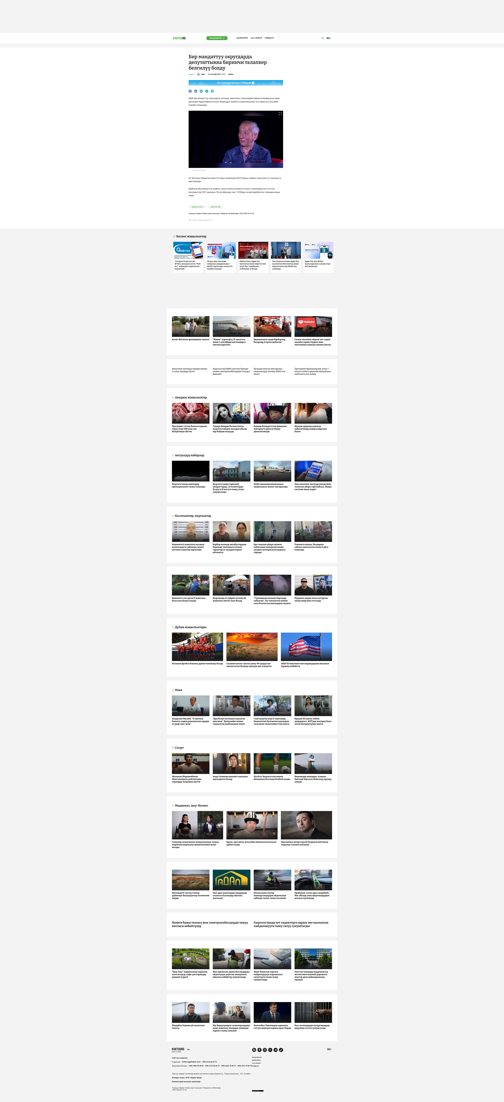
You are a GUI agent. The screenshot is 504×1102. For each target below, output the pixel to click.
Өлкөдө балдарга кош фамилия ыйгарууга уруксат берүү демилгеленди (270, 429)
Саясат (191, 74)
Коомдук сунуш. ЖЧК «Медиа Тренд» (187, 1078)
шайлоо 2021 (197, 207)
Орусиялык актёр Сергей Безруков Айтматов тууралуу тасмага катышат (304, 843)
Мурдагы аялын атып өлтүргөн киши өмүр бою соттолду (311, 599)
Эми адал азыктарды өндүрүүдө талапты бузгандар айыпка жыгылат (230, 895)
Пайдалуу (269, 38)
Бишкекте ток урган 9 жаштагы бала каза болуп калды (189, 599)
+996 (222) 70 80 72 (228, 1066)
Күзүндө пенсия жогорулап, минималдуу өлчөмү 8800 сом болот (269, 371)
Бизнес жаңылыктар (191, 236)
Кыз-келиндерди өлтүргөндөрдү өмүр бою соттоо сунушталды (312, 1026)
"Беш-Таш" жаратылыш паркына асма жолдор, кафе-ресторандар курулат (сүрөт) (189, 974)
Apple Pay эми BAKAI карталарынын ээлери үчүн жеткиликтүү (317, 263)
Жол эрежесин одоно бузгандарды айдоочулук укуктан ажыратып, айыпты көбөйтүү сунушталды (231, 974)
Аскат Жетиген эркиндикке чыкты (190, 339)
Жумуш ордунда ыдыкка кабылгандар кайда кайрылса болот (311, 429)
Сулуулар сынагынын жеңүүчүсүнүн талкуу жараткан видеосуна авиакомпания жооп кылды (195, 844)
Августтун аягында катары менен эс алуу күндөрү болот (189, 370)
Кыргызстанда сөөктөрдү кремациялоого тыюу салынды (188, 485)
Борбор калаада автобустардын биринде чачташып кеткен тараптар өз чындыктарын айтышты (229, 548)
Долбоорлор (242, 38)
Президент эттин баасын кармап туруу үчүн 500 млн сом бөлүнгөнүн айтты (189, 429)
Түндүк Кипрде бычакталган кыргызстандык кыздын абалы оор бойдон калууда (230, 429)
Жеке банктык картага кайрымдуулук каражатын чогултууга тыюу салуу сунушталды (268, 976)
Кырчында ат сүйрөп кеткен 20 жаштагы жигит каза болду (229, 599)
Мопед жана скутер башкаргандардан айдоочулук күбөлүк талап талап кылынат (270, 895)
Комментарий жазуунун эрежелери (186, 1082)
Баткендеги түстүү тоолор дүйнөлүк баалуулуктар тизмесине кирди (190, 895)
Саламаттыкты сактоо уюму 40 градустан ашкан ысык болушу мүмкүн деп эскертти (249, 664)
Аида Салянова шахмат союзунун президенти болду (230, 777)
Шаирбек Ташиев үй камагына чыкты (188, 1026)
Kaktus (231, 74)
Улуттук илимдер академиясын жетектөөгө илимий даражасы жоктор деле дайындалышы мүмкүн (311, 976)
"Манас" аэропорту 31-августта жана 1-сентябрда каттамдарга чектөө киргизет (229, 342)
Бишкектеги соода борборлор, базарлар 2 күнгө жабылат (270, 340)
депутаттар (215, 207)
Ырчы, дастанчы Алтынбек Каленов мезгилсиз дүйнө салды (251, 843)
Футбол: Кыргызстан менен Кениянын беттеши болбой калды (272, 777)
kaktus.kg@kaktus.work (191, 1062)
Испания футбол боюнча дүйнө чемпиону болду (197, 663)
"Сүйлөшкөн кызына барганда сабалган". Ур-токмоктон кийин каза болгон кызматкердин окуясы (272, 601)
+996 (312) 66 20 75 (209, 1062)
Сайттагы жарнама (180, 1058)
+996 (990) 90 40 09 (196, 1066)
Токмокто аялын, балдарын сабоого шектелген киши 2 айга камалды (311, 547)
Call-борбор (256, 38)
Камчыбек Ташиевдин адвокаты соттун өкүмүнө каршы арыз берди (272, 1026)
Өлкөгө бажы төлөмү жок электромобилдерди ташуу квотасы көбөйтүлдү (210, 924)
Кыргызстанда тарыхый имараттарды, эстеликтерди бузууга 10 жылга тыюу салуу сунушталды (228, 488)
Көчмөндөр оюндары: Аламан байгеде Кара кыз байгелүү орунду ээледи (313, 779)
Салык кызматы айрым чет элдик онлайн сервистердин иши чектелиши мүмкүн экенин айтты (313, 342)
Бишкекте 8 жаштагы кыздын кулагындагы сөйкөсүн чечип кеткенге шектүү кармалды (188, 547)
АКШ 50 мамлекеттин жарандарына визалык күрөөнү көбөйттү (305, 664)
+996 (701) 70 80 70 (244, 1066)
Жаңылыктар (215, 38)
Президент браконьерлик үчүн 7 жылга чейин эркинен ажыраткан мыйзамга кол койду (313, 371)
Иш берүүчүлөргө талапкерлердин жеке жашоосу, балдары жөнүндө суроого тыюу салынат (231, 1028)
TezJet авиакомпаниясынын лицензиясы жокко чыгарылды (271, 485)
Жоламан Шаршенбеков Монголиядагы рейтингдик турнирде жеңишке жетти (186, 779)
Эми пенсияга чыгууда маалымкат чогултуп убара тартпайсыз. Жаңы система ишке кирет (313, 487)
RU (329, 1049)
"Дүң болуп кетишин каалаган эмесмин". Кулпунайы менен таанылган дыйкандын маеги (229, 721)
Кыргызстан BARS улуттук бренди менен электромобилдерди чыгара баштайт (231, 371)
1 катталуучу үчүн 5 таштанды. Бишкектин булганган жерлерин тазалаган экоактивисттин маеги (271, 721)
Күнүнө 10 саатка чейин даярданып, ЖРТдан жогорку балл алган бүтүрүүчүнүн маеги (313, 721)
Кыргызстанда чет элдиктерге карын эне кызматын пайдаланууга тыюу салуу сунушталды (291, 924)
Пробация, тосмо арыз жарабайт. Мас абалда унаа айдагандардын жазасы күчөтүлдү (312, 895)
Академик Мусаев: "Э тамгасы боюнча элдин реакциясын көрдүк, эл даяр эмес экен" (190, 721)
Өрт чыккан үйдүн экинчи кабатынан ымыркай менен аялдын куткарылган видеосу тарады (270, 548)
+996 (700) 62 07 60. (246, 213)
